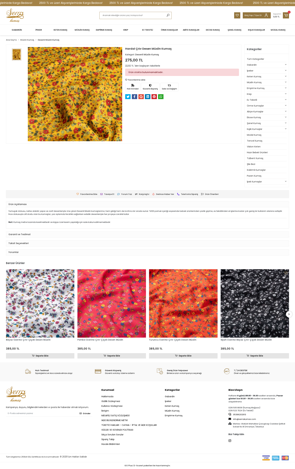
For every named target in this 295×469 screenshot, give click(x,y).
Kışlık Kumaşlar (254, 129)
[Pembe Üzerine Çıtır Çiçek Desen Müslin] (111, 303)
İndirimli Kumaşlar (256, 169)
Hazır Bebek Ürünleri (257, 152)
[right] (289, 314)
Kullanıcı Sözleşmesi (111, 406)
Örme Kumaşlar (255, 105)
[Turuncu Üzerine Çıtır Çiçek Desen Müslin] (183, 303)
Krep (249, 94)
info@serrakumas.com (244, 419)
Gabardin (252, 64)
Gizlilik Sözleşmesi (110, 401)
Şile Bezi (251, 164)
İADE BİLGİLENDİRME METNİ (114, 420)
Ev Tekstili (252, 99)
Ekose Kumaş (254, 117)
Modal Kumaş (254, 134)
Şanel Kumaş (254, 123)
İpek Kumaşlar (254, 181)
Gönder (86, 413)
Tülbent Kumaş (255, 158)
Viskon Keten (254, 146)
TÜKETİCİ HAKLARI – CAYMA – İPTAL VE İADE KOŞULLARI (129, 425)
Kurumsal (107, 390)
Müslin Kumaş (254, 82)
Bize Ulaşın (235, 390)
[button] (281, 15)
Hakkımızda (107, 396)
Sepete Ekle (42, 355)
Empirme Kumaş (256, 88)
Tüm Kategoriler (255, 59)
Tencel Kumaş (254, 140)
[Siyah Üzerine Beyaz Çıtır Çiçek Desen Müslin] (255, 303)
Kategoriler (172, 390)
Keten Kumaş (254, 76)
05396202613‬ (239, 414)
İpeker (250, 70)
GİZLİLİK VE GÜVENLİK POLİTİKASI (117, 429)
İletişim (105, 410)
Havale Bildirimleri (110, 444)
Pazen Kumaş (254, 175)
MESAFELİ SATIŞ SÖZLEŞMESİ (115, 415)
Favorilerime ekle (136, 79)
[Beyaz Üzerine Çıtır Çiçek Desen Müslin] (40, 303)
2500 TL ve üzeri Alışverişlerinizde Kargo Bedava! (70, 3)
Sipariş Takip (107, 439)
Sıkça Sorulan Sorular (112, 434)
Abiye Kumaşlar (255, 111)
